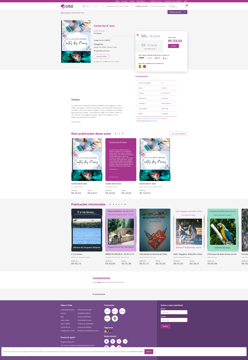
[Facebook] (112, 341)
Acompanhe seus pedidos (172, 1)
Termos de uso (65, 327)
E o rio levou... (77, 254)
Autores (63, 313)
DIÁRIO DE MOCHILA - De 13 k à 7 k (119, 254)
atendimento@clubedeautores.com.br (146, 121)
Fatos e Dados (65, 324)
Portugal (124, 1)
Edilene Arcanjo (212, 257)
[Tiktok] (125, 341)
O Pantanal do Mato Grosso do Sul (222, 254)
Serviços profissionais (84, 317)
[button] (115, 134)
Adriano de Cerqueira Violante (80, 257)
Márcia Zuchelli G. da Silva (147, 257)
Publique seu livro (156, 1)
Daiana (99, 33)
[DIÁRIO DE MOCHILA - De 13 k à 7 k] (120, 230)
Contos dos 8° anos (147, 184)
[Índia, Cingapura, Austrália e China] (189, 230)
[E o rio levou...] (86, 230)
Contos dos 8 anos (79, 184)
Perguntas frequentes (67, 342)
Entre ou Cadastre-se (173, 6)
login (98, 282)
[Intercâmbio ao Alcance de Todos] (154, 230)
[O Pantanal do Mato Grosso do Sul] (223, 230)
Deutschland (141, 1)
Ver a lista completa (178, 134)
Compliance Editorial (84, 313)
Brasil (117, 1)
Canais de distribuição (84, 327)
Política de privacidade (85, 310)
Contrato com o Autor (68, 331)
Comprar (173, 46)
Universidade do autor (84, 320)
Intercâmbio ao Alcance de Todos (153, 254)
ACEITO (148, 352)
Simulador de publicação (88, 331)
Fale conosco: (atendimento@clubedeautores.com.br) (77, 345)
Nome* (163, 309)
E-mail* (163, 316)
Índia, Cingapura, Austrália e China (188, 254)
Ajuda (185, 1)
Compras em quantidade (157, 6)
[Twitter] (106, 341)
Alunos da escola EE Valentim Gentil (150, 187)
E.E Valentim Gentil (77, 187)
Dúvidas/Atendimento (67, 310)
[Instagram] (119, 341)
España (132, 1)
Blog (62, 317)
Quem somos (65, 320)
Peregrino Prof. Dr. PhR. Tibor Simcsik (117, 257)
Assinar (165, 326)
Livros (68, 13)
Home (63, 13)
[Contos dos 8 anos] (86, 159)
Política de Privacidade (136, 351)
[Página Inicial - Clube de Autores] (67, 6)
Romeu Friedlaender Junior (182, 257)
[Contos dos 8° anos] (154, 159)
